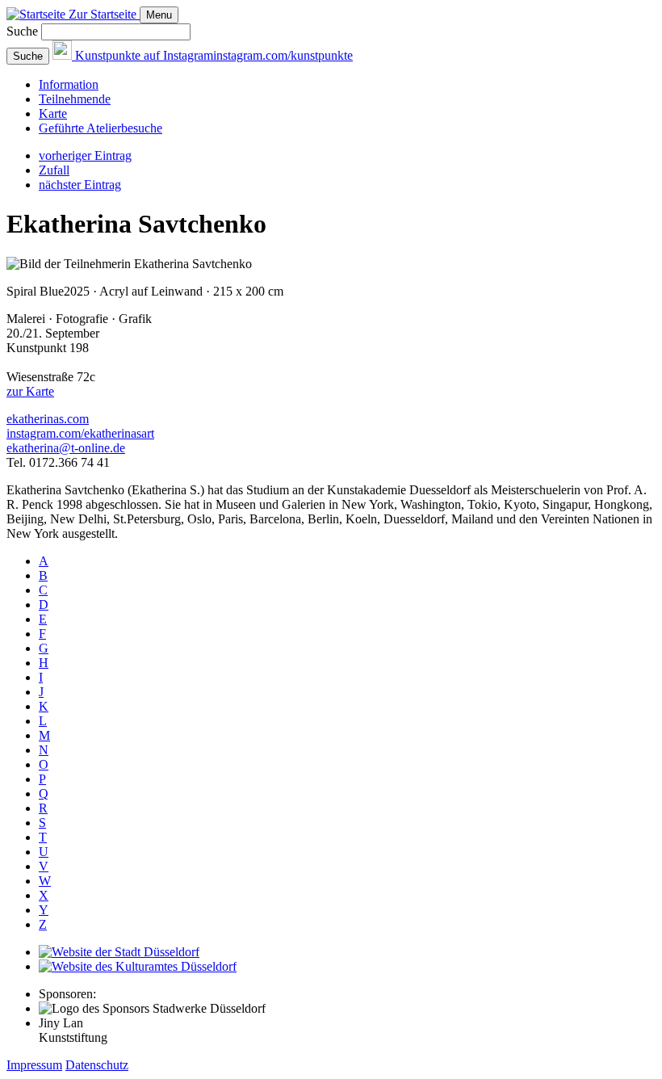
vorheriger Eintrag (85, 155)
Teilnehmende (75, 99)
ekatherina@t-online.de (65, 448)
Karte (53, 113)
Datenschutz (96, 1065)
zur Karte (30, 391)
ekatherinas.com (47, 419)
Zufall (54, 170)
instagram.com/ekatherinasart (80, 433)
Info (68, 84)
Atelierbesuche (100, 128)
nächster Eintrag (80, 184)
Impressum (34, 1065)
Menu (159, 15)
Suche (22, 31)
